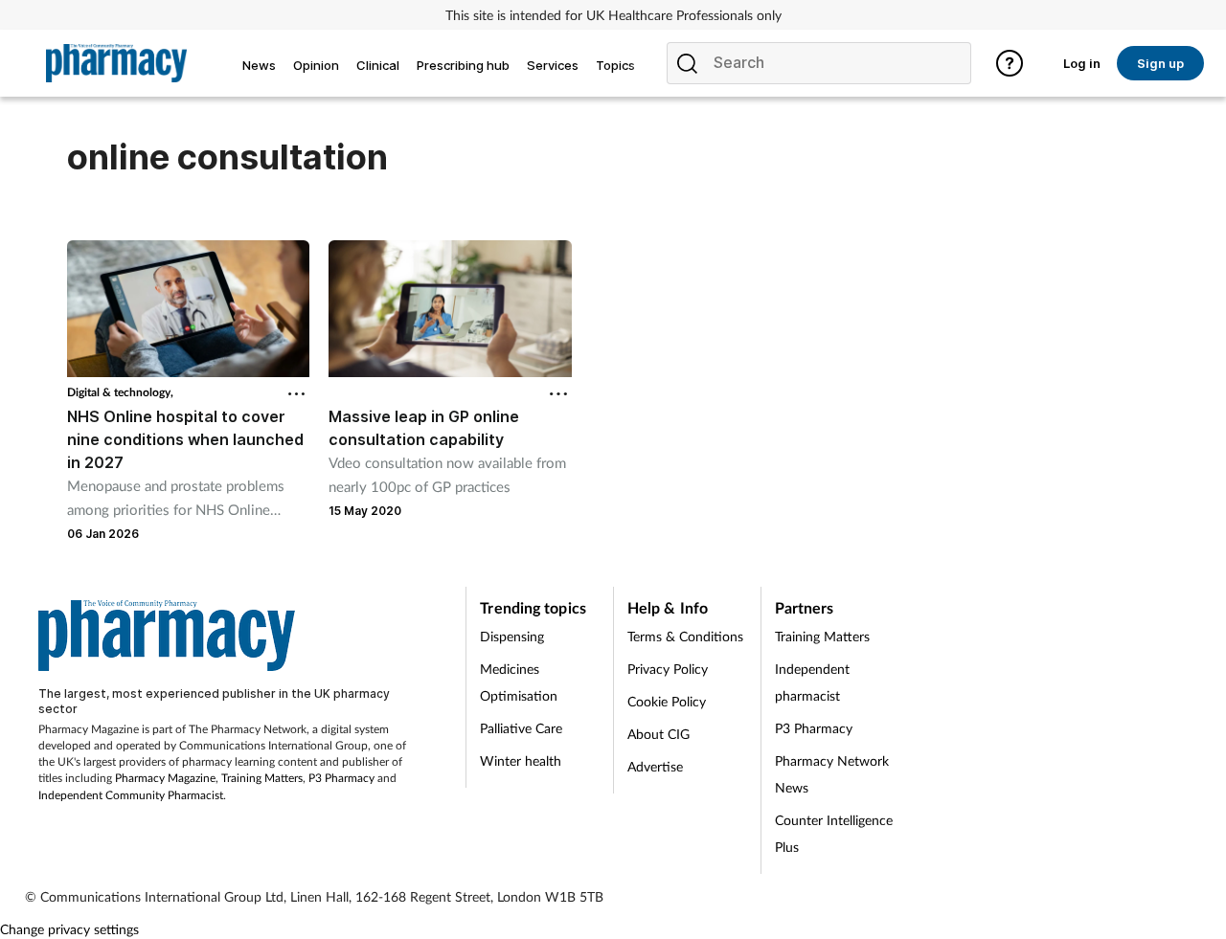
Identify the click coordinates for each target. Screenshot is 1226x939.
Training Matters (262, 778)
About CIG (658, 734)
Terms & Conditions (685, 636)
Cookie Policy (666, 701)
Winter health (520, 760)
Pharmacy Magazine (165, 778)
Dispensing (512, 636)
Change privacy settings (69, 929)
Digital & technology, (120, 392)
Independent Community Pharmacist (130, 795)
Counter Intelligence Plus (834, 833)
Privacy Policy (667, 668)
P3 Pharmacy (341, 778)
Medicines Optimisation (518, 682)
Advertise (655, 766)
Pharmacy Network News (832, 773)
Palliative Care (521, 728)
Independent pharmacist (812, 682)
